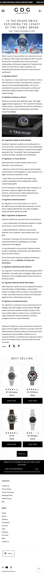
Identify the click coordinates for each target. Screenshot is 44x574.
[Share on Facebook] (9, 346)
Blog (3, 538)
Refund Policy (6, 498)
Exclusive (5, 532)
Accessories (6, 522)
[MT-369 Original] (12, 376)
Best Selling (22, 358)
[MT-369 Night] (33, 420)
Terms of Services (8, 492)
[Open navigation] (7, 11)
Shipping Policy (7, 495)
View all (22, 454)
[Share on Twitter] (14, 346)
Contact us (5, 541)
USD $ (10, 554)
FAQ (3, 502)
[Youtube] (6, 567)
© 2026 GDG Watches (8, 571)
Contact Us (5, 486)
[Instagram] (11, 567)
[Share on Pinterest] (19, 346)
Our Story (5, 535)
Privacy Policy (6, 489)
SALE (3, 529)
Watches (5, 519)
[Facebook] (2, 567)
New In (4, 516)
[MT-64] (12, 420)
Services (5, 526)
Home (4, 513)
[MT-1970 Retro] (33, 376)
